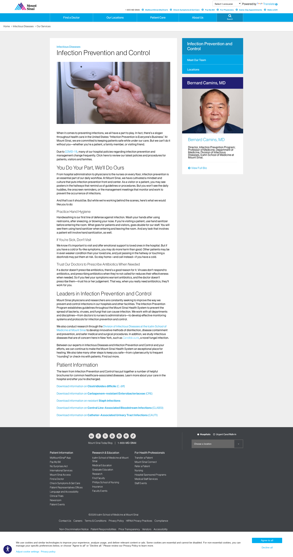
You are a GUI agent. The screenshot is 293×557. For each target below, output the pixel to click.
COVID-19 (71, 151)
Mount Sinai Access (60, 474)
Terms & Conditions (95, 520)
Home (6, 26)
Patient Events (57, 504)
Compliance (161, 520)
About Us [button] (197, 17)
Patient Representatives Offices (66, 487)
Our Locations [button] (115, 17)
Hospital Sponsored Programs (150, 474)
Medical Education (102, 465)
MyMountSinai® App (60, 457)
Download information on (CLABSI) (110, 407)
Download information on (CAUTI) (107, 415)
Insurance (97, 486)
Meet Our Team (196, 60)
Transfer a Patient (144, 457)
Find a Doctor (57, 479)
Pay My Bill (210, 10)
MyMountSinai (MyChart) (156, 10)
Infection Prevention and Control (209, 46)
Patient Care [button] (157, 17)
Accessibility (161, 529)
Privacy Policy (116, 520)
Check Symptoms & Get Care (186, 10)
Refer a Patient (142, 466)
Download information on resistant (88, 400)
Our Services (44, 26)
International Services (61, 470)
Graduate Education (102, 469)
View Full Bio (199, 168)
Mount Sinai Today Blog (100, 442)
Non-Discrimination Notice (74, 529)
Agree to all (267, 540)
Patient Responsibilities (103, 529)
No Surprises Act (59, 466)
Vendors (146, 529)
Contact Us (65, 520)
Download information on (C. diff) (91, 386)
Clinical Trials (56, 496)
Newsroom (55, 500)
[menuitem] (212, 59)
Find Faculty (98, 478)
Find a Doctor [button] (71, 17)
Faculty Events (99, 490)
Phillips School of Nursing (105, 482)
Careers (77, 520)
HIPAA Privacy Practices (139, 520)
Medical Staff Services (146, 479)
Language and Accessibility (64, 491)
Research (97, 473)
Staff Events (141, 483)
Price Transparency (129, 529)
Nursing (139, 470)
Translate (269, 4)
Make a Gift (272, 10)
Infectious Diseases (23, 26)
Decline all (267, 547)
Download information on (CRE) (104, 393)
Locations (193, 69)
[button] (230, 17)
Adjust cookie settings (27, 551)
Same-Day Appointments (250, 10)
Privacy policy (48, 551)
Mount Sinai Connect (146, 462)
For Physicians (227, 10)
